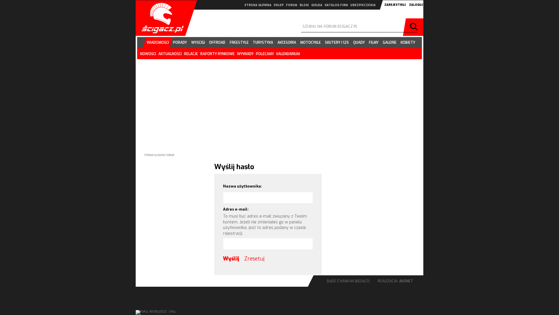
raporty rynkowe (217, 54)
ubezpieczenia (363, 5)
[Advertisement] (279, 101)
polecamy (265, 54)
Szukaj (414, 27)
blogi (304, 5)
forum (291, 5)
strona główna (257, 5)
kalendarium (288, 54)
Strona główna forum (159, 155)
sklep (279, 5)
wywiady (245, 54)
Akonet (406, 281)
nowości (148, 54)
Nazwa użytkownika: (242, 186)
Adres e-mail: (236, 209)
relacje (191, 54)
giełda (316, 5)
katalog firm (336, 5)
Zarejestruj (395, 5)
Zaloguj (416, 5)
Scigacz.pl (160, 18)
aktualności (170, 54)
